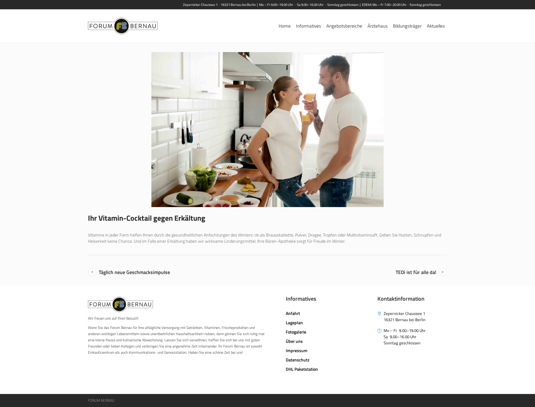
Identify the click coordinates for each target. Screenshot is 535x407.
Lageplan (294, 322)
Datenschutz (297, 359)
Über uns (294, 341)
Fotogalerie (296, 332)
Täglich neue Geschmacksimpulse (134, 272)
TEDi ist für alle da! (416, 272)
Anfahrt (293, 313)
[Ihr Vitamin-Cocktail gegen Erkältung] (267, 129)
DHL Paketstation (302, 369)
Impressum (296, 350)
